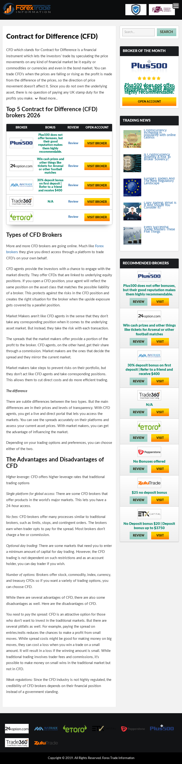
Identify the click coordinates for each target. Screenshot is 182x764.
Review (73, 143)
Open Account (149, 101)
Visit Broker (97, 143)
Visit (160, 301)
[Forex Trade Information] (26, 14)
